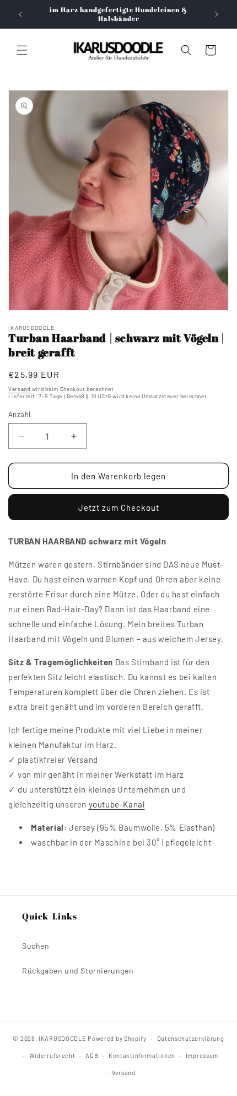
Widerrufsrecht (52, 1055)
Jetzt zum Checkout (118, 507)
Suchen (36, 945)
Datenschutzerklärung (190, 1038)
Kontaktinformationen (142, 1055)
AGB (91, 1055)
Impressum (202, 1055)
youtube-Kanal (117, 804)
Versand (19, 389)
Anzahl (19, 414)
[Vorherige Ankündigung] (20, 14)
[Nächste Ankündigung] (216, 14)
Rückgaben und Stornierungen (77, 970)
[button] (22, 50)
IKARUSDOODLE (62, 1038)
